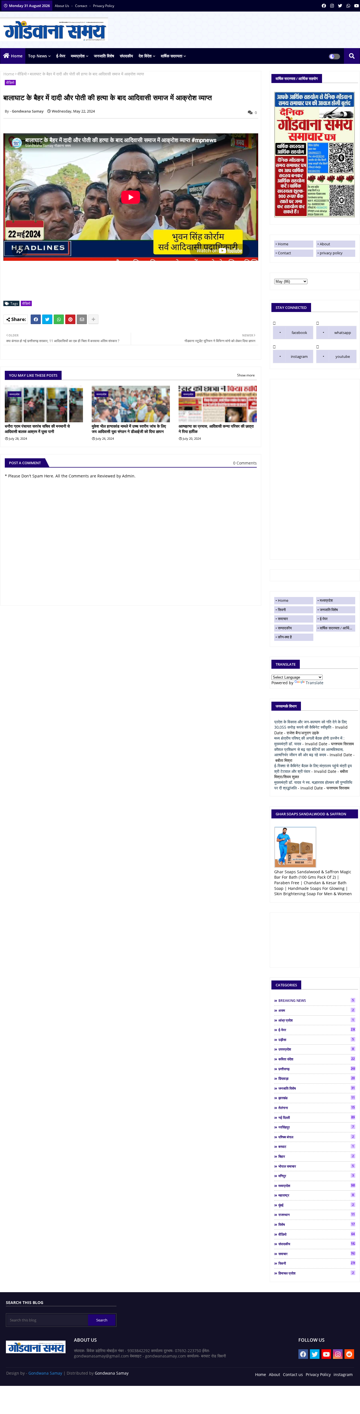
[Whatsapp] (59, 319)
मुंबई (316, 1204)
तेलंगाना (316, 1107)
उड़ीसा (316, 1039)
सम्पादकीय (285, 627)
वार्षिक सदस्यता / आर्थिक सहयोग (337, 627)
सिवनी (282, 609)
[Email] (82, 319)
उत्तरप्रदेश (316, 1049)
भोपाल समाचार (316, 1166)
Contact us (293, 1374)
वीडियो (22, 74)
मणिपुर (316, 1175)
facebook (299, 332)
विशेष (316, 1224)
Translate (314, 682)
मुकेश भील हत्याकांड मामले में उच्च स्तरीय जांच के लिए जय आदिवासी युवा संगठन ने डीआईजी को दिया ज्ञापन (129, 428)
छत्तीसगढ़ (316, 1068)
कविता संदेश (316, 1058)
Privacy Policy (318, 1374)
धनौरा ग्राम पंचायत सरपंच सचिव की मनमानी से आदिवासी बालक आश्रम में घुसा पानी (37, 428)
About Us (62, 5)
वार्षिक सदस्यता (171, 56)
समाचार (283, 618)
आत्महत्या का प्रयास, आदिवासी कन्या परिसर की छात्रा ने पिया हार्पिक (216, 428)
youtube (343, 356)
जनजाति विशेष (104, 56)
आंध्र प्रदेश (316, 1020)
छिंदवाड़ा (316, 1078)
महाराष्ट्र (316, 1195)
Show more (246, 375)
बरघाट (316, 1146)
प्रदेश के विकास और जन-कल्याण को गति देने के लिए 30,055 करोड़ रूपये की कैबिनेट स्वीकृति (310, 724)
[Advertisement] (314, 469)
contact (81, 5)
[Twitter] (47, 319)
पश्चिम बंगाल (316, 1136)
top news (37, 56)
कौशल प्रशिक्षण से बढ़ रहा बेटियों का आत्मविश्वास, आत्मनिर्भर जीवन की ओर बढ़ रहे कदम (308, 752)
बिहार (316, 1156)
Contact (284, 252)
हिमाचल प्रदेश (316, 1273)
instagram (299, 356)
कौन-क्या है (285, 636)
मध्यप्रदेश (78, 56)
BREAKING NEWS (316, 1000)
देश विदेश (145, 56)
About (325, 243)
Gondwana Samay (45, 1373)
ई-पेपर (60, 56)
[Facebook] (36, 319)
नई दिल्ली (316, 1117)
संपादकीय (126, 56)
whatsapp (342, 332)
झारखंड (316, 1097)
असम (316, 1010)
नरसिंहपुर (316, 1127)
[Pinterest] (70, 319)
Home (16, 56)
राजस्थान (316, 1214)
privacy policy (103, 5)
